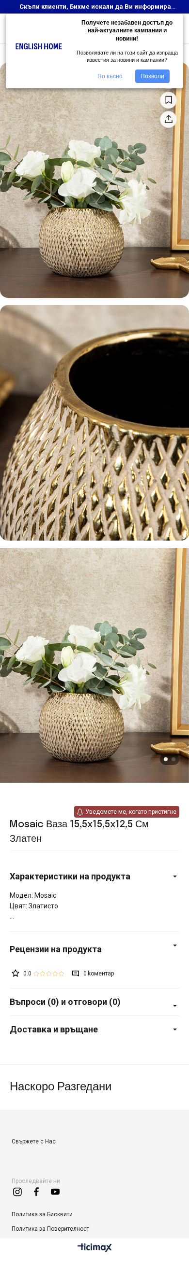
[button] (166, 759)
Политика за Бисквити (42, 1214)
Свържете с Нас (34, 1141)
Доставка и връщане (54, 1029)
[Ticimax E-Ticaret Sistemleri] (95, 1248)
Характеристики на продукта (70, 876)
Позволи (152, 76)
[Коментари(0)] (94, 949)
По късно (110, 76)
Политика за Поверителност (50, 1228)
